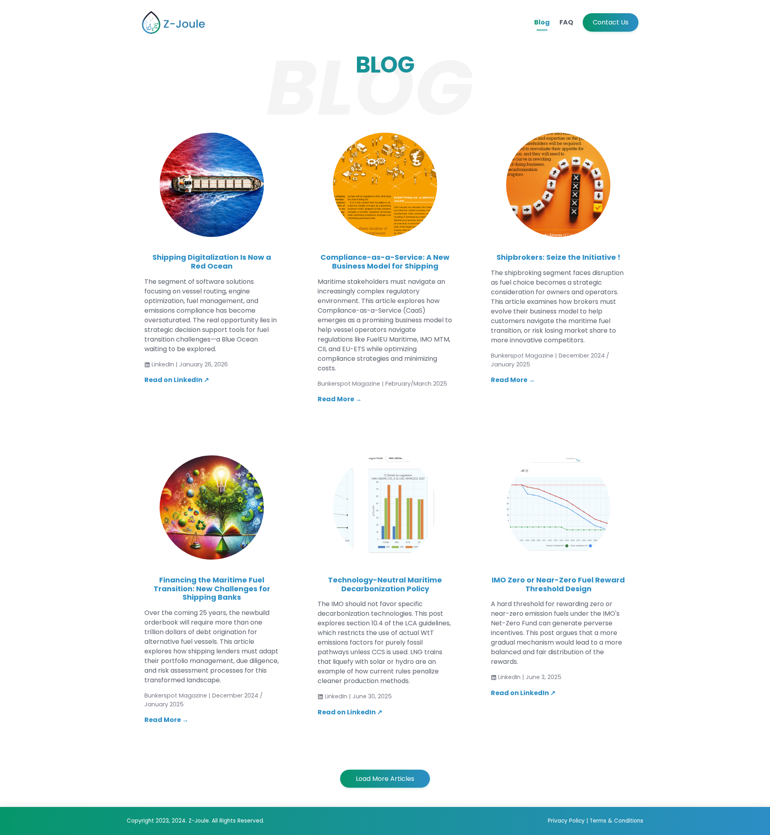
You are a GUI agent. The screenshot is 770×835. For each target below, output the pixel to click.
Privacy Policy (567, 821)
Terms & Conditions (616, 821)
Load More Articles (385, 778)
